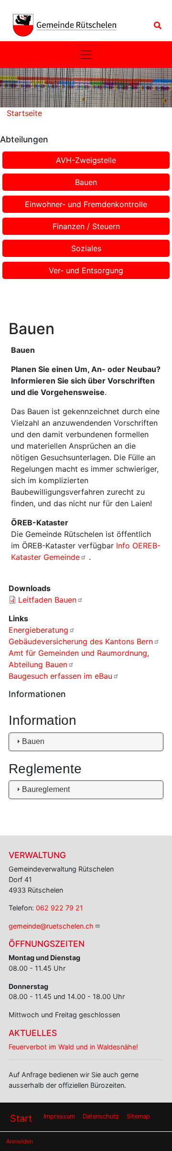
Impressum (59, 1116)
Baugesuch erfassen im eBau (60, 676)
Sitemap (138, 1116)
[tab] (86, 741)
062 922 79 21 (59, 908)
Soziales (86, 248)
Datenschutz (101, 1116)
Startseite (24, 113)
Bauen (86, 182)
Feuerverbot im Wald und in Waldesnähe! (73, 1047)
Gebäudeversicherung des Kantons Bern (81, 641)
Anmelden (19, 1141)
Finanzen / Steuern (86, 226)
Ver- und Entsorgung (86, 270)
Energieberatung (38, 630)
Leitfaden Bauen (47, 600)
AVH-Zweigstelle (86, 160)
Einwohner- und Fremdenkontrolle (86, 204)
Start (21, 1118)
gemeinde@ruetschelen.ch (51, 926)
